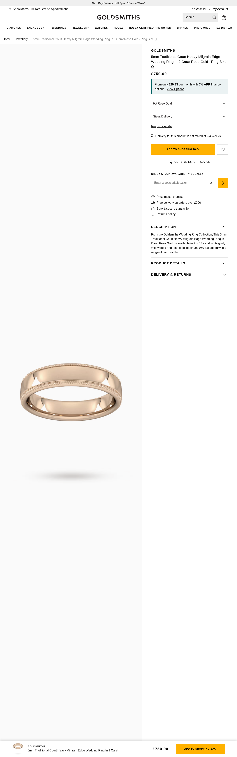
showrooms (20, 9)
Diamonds (14, 27)
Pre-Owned (202, 27)
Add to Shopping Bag (183, 149)
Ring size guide (161, 126)
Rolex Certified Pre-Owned (150, 27)
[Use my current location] (211, 183)
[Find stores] (223, 183)
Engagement (36, 27)
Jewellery (81, 27)
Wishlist (200, 9)
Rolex (118, 27)
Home (7, 39)
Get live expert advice (192, 162)
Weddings (59, 27)
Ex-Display (224, 27)
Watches (101, 27)
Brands (182, 27)
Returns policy (166, 214)
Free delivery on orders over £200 (179, 202)
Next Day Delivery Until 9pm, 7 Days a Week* (118, 3)
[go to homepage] (118, 17)
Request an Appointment (51, 9)
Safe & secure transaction (173, 208)
